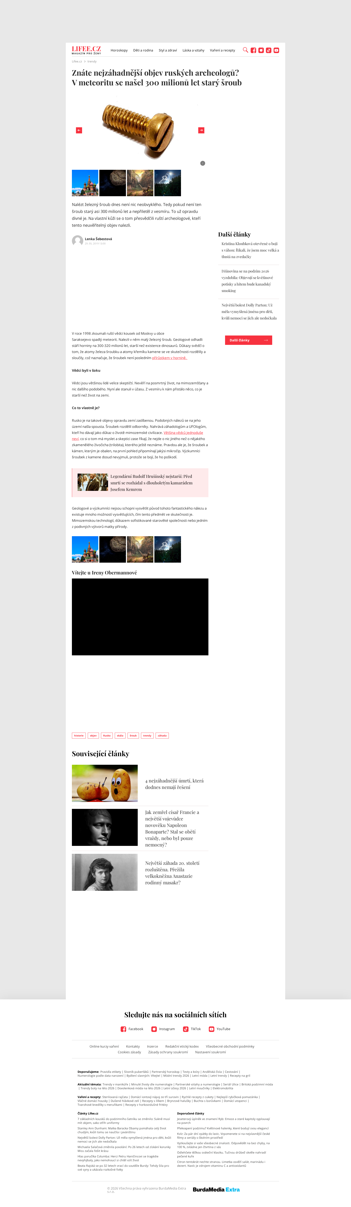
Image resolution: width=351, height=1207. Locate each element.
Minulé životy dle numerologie (151, 1084)
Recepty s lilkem (153, 1101)
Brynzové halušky (179, 1101)
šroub (133, 735)
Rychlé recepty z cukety (197, 1097)
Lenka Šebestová (98, 239)
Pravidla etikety (110, 1072)
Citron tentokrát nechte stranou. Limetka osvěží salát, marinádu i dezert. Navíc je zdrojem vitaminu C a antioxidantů (221, 1164)
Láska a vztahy (193, 50)
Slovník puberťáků (136, 1072)
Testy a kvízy (191, 1072)
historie (78, 735)
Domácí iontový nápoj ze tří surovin (155, 1097)
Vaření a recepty (222, 50)
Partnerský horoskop (166, 1072)
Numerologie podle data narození (101, 1075)
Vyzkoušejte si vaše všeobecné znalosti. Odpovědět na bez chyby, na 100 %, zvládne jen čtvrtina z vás (223, 1145)
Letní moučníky (199, 1088)
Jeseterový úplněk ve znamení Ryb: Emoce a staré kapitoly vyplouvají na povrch (223, 1121)
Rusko (106, 735)
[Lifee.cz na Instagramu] (261, 52)
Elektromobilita (223, 1088)
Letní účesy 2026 (175, 1088)
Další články (239, 340)
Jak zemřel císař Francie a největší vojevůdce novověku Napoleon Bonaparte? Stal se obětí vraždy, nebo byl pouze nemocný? (172, 828)
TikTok (195, 1029)
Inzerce (152, 1046)
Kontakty (133, 1046)
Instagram (166, 1029)
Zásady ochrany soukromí (168, 1052)
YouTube (223, 1029)
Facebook (135, 1029)
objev (93, 735)
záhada (162, 735)
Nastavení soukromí (210, 1052)
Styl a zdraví (168, 50)
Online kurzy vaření (104, 1046)
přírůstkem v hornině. (169, 357)
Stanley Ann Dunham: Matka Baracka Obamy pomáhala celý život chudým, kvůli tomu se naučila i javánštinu (122, 1130)
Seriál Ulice (230, 1084)
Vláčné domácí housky (93, 1101)
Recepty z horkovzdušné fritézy (146, 1105)
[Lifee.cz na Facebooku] (253, 52)
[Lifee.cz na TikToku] (268, 52)
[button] (245, 49)
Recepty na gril (240, 1075)
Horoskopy (119, 50)
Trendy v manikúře (115, 1084)
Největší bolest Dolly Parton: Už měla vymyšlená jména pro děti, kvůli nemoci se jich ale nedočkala (249, 311)
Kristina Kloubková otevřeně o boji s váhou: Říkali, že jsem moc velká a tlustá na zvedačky (250, 250)
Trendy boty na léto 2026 (97, 1088)
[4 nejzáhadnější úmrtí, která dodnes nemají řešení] (105, 800)
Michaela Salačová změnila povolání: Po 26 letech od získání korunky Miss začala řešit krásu (124, 1149)
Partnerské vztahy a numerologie (198, 1084)
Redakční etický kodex (182, 1046)
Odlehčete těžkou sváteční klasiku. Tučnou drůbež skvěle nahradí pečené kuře (221, 1154)
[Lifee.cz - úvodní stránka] (86, 50)
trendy (147, 735)
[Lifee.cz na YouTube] (276, 52)
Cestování (231, 1072)
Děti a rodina (143, 50)
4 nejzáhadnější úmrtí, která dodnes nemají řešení (174, 783)
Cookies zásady (129, 1052)
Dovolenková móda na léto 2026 (138, 1088)
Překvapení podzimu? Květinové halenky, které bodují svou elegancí (223, 1128)
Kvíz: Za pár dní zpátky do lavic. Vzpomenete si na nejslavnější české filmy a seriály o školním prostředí (223, 1135)
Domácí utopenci (235, 1101)
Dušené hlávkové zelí (125, 1101)
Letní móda (199, 1075)
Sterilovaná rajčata (115, 1097)
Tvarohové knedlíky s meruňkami (100, 1105)
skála (120, 735)
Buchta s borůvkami (207, 1101)
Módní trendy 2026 (176, 1075)
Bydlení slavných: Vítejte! (143, 1075)
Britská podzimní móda (257, 1084)
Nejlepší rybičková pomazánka (237, 1097)
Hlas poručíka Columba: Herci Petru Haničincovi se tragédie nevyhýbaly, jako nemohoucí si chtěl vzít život (118, 1158)
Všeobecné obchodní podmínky (230, 1046)
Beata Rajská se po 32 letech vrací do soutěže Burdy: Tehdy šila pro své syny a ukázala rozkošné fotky (123, 1167)
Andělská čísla (212, 1072)
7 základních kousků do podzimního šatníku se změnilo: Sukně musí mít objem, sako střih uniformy (124, 1121)
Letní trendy (218, 1075)
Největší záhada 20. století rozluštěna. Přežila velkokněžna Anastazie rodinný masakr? (172, 873)
